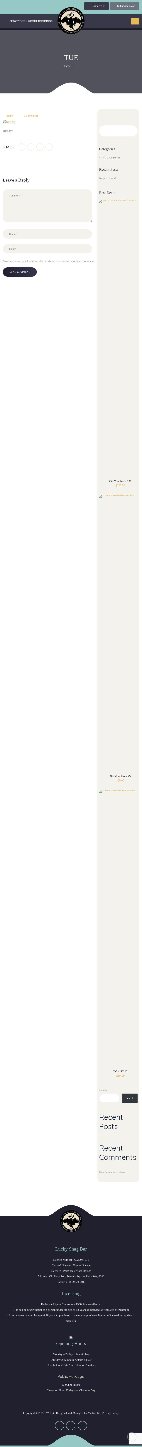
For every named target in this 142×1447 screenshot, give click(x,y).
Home (67, 66)
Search (103, 1090)
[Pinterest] (49, 147)
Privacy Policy (110, 1413)
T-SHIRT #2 (120, 1071)
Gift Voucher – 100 (120, 481)
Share (8, 147)
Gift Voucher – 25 (120, 776)
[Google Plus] (40, 147)
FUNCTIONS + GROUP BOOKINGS (31, 21)
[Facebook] (21, 147)
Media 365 (94, 1413)
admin (10, 115)
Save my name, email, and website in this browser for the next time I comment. (48, 261)
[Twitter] (30, 147)
